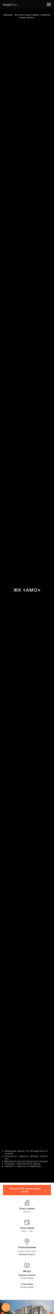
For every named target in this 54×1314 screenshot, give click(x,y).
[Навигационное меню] (49, 4)
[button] (27, 1190)
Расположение (27, 1247)
